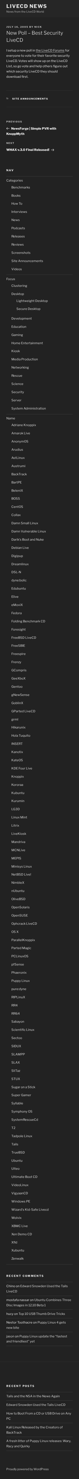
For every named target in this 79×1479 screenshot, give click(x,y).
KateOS (17, 760)
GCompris (19, 670)
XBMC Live (19, 1226)
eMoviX (17, 605)
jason (10, 1336)
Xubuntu (17, 1250)
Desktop (17, 294)
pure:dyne (18, 989)
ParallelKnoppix (23, 940)
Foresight (18, 629)
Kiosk (15, 351)
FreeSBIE (18, 646)
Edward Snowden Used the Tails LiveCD (36, 1405)
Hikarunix (18, 727)
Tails (14, 1144)
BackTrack (19, 474)
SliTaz (15, 1071)
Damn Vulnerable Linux (28, 531)
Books (16, 196)
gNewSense (20, 695)
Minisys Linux (21, 866)
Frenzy (16, 662)
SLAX (15, 1062)
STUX (15, 1079)
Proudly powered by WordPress (27, 1469)
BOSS (15, 498)
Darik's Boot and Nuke (27, 539)
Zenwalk (17, 1258)
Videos (16, 269)
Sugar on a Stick (23, 1087)
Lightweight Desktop (32, 301)
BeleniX (17, 491)
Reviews (17, 244)
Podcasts (18, 228)
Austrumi (18, 466)
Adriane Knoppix (23, 425)
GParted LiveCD (23, 711)
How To (16, 203)
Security (17, 392)
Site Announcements (30, 98)
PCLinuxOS (19, 956)
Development (21, 318)
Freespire (18, 654)
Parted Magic (21, 948)
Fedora (16, 613)
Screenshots (21, 253)
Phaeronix (19, 973)
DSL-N (16, 572)
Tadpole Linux (21, 1136)
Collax (16, 515)
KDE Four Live (21, 768)
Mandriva (18, 842)
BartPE (16, 482)
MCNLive (18, 850)
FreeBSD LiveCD (23, 638)
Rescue (16, 376)
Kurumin (17, 801)
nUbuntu (17, 891)
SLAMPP (18, 1054)
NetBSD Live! (21, 874)
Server (16, 400)
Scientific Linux (22, 1030)
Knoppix (17, 776)
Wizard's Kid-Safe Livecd (30, 1210)
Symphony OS (21, 1111)
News (15, 220)
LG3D (15, 809)
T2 (13, 1128)
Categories (14, 180)
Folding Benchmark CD (28, 621)
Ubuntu (17, 1161)
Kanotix (17, 752)
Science (17, 384)
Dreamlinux (20, 564)
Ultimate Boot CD (24, 1177)
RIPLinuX (18, 997)
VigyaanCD (19, 1193)
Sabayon (17, 1021)
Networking (20, 367)
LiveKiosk (18, 834)
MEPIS (16, 858)
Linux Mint (19, 817)
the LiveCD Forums (50, 50)
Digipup (17, 556)
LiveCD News (26, 6)
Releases (18, 236)
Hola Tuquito (20, 736)
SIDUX (16, 1046)
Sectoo (16, 1038)
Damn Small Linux (24, 523)
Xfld (14, 1242)
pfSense (17, 964)
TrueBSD (18, 1152)
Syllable (17, 1103)
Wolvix (16, 1218)
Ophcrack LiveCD (24, 924)
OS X (15, 932)
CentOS (17, 507)
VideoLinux (19, 1185)
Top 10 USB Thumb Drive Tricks (42, 1314)
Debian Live (20, 548)
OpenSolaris (20, 907)
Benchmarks (20, 187)
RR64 (15, 1013)
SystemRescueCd (24, 1120)
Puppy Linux (20, 981)
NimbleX (17, 883)
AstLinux (18, 458)
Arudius (17, 450)
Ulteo (15, 1169)
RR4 (14, 1005)
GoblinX (17, 703)
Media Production (24, 359)
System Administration (28, 408)
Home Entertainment (27, 343)
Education (18, 327)
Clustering (19, 286)
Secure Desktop (28, 309)
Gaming (17, 335)
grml (14, 719)
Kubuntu (17, 793)
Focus (10, 279)
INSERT (17, 744)
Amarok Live (20, 433)
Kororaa (17, 785)
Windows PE (20, 1201)
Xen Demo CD (21, 1234)
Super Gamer (21, 1095)
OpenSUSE (19, 915)
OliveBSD (18, 899)
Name (10, 418)
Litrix (15, 825)
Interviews (19, 212)
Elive (15, 597)
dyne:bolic (19, 580)
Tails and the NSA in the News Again (33, 1396)
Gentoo (17, 687)
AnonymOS (19, 441)
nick (38, 26)
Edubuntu (18, 588)
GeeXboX (18, 678)
